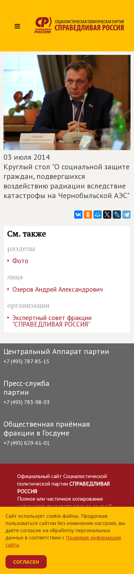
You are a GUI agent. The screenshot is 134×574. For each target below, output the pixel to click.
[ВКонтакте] (78, 214)
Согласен (26, 562)
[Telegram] (126, 214)
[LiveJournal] (117, 214)
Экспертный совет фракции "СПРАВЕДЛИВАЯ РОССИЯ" (52, 321)
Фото (20, 261)
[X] (107, 214)
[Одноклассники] (88, 214)
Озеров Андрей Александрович (57, 289)
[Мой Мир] (97, 214)
